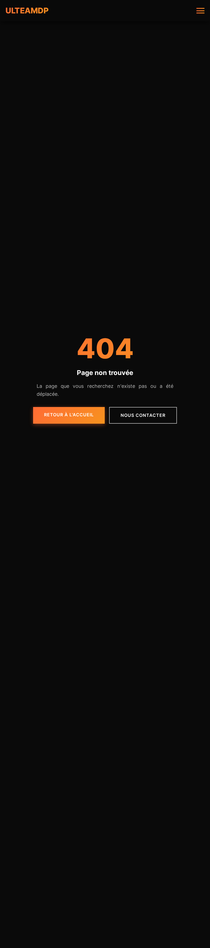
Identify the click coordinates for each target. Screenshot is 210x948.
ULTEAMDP (26, 10)
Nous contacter (143, 415)
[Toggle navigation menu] (200, 10)
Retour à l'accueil (69, 414)
